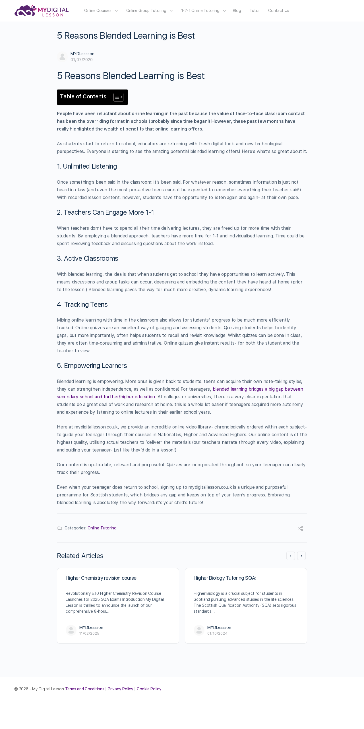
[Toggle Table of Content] (115, 97)
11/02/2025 (89, 633)
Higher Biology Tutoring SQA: (225, 578)
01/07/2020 (82, 59)
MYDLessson (82, 53)
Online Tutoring (102, 528)
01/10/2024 (217, 633)
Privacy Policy (120, 689)
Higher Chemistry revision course (101, 578)
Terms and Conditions (84, 689)
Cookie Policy (149, 689)
